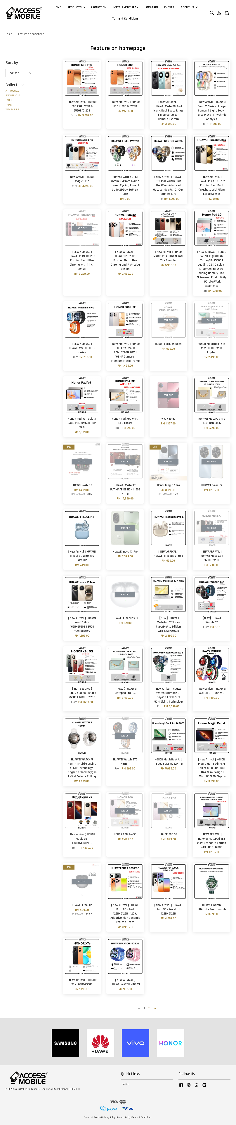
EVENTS (169, 7)
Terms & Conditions (125, 18)
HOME (57, 7)
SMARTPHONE (13, 95)
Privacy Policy (108, 1117)
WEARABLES (12, 109)
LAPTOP (10, 105)
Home (9, 34)
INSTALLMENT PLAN (125, 7)
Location (125, 1084)
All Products (12, 91)
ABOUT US (187, 7)
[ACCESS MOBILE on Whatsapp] (196, 1086)
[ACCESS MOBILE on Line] (204, 1086)
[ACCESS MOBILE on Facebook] (181, 1086)
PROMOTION (98, 7)
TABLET (10, 100)
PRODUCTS (74, 7)
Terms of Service (92, 1117)
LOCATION (151, 7)
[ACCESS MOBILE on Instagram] (188, 1086)
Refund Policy (124, 1117)
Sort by (12, 62)
